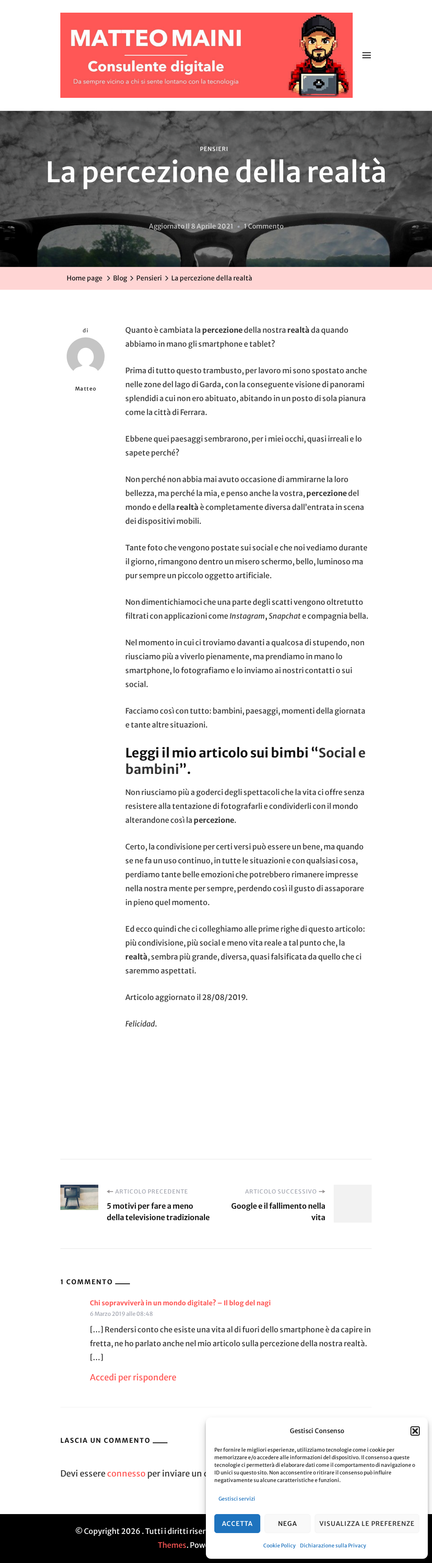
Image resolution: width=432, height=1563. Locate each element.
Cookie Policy (279, 1545)
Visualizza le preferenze (367, 1524)
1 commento (264, 227)
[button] (415, 1431)
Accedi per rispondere (133, 1377)
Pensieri (214, 149)
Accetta (237, 1524)
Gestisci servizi (237, 1499)
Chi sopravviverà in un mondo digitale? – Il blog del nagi (180, 1303)
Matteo (86, 388)
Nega (287, 1524)
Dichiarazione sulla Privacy (333, 1545)
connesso (126, 1473)
